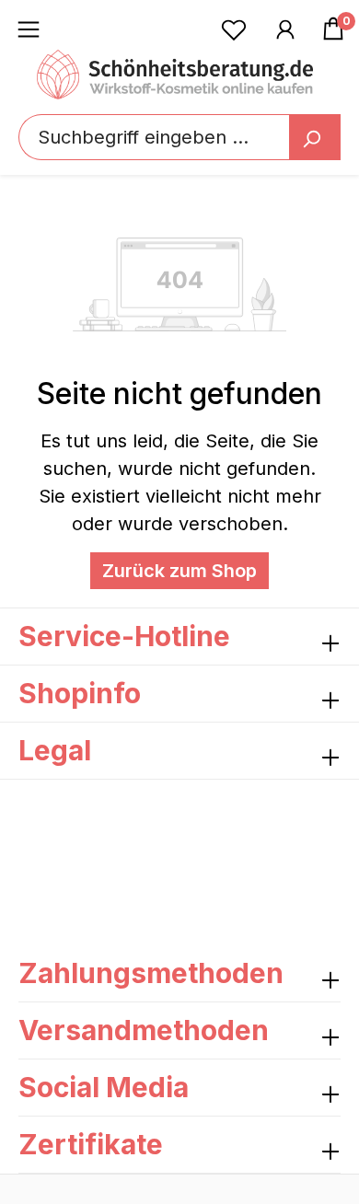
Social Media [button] (103, 1087)
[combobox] (179, 137)
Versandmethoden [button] (143, 1030)
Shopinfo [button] (79, 693)
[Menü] (28, 28)
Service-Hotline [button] (124, 636)
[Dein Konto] (285, 28)
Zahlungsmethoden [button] (151, 973)
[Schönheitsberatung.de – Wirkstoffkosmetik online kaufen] (175, 74)
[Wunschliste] (234, 28)
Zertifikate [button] (90, 1144)
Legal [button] (54, 750)
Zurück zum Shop (179, 571)
